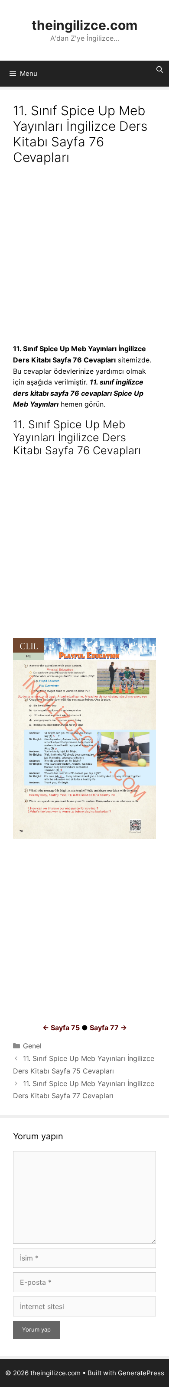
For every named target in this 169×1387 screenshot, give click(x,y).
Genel (32, 1045)
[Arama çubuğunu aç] (159, 70)
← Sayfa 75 (61, 1027)
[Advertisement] (84, 255)
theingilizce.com (84, 25)
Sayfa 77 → (108, 1027)
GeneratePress (141, 1373)
